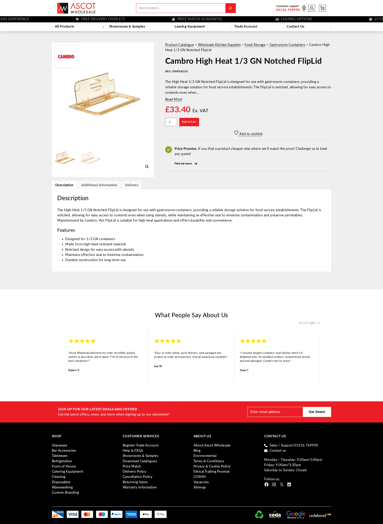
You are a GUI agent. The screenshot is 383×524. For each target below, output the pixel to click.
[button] (147, 166)
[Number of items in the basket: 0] (322, 8)
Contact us (278, 450)
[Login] (311, 8)
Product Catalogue (179, 45)
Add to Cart (189, 122)
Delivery (131, 185)
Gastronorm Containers (287, 45)
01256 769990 (288, 10)
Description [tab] (64, 185)
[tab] (132, 185)
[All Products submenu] (103, 27)
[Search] (230, 8)
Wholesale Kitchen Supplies (219, 45)
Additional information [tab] (99, 185)
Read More (173, 99)
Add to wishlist (251, 134)
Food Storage (255, 45)
